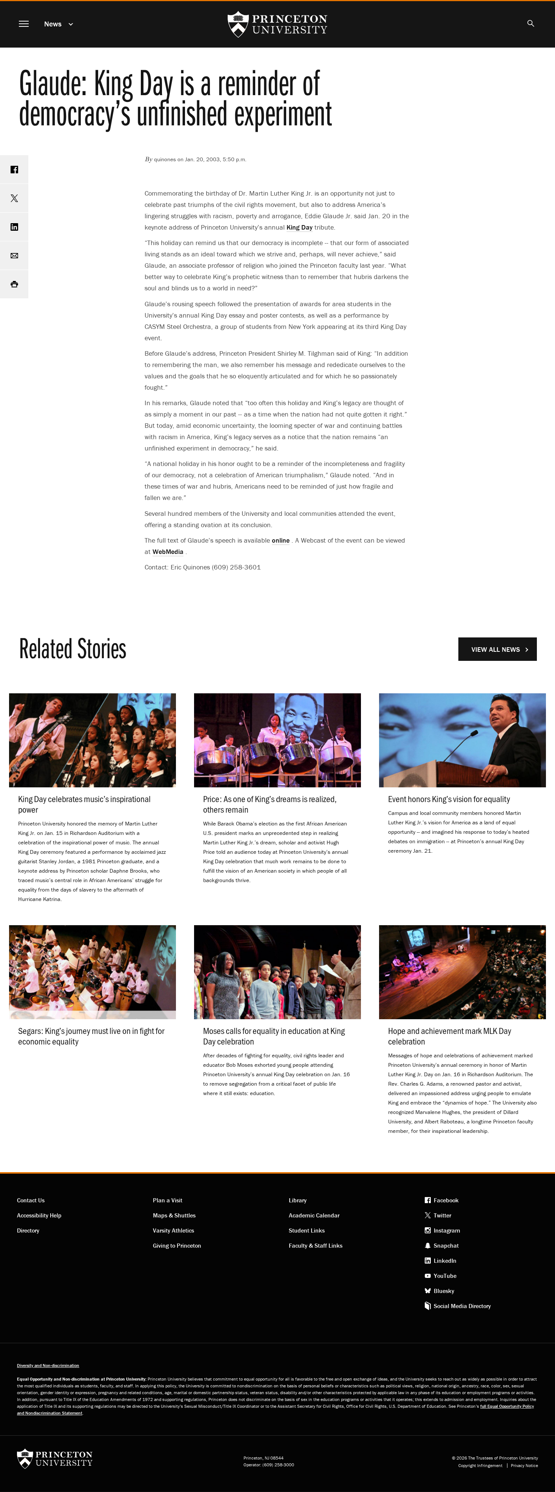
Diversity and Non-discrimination (48, 1365)
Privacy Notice (524, 1465)
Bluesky (444, 1291)
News (53, 23)
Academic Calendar (314, 1215)
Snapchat (446, 1245)
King (300, 227)
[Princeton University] (54, 1461)
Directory (28, 1230)
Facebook (446, 1200)
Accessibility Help (39, 1215)
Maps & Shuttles (174, 1215)
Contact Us (31, 1200)
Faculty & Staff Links (315, 1245)
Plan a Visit (167, 1200)
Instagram (447, 1230)
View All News (496, 649)
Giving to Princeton (177, 1245)
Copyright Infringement (480, 1465)
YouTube (445, 1275)
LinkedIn (445, 1260)
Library (298, 1200)
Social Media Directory (462, 1306)
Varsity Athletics (173, 1230)
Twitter (442, 1215)
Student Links (307, 1230)
